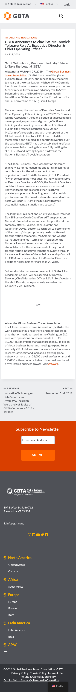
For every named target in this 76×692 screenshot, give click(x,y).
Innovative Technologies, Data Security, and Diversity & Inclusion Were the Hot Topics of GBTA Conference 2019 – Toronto (19, 400)
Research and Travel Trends (21, 38)
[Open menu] (68, 16)
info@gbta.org (15, 523)
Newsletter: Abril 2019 (58, 391)
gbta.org (53, 363)
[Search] (61, 16)
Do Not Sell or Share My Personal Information (31, 680)
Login (67, 4)
